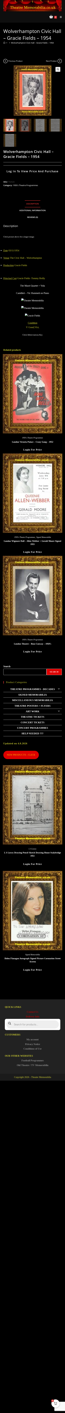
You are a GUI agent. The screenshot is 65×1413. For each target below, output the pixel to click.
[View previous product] (5, 61)
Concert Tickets (32, 722)
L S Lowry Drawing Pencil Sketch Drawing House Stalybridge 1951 (32, 854)
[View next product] (60, 61)
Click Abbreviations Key (32, 335)
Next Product (51, 61)
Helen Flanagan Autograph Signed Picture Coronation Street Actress (33, 960)
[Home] (4, 42)
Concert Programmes (32, 728)
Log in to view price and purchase (32, 171)
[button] (57, 69)
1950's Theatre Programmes (25, 185)
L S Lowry (32, 849)
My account (32, 1039)
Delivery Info (32, 1016)
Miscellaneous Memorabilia (32, 700)
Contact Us (32, 1012)
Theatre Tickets (32, 717)
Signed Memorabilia (43, 537)
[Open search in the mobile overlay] (32, 1024)
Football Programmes (32, 1060)
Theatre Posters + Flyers (32, 706)
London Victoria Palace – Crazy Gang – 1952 (32, 442)
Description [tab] (32, 204)
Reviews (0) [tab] (32, 217)
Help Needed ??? (32, 733)
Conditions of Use (32, 1048)
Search (6, 666)
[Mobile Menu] (60, 17)
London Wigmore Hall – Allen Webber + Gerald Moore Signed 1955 (32, 542)
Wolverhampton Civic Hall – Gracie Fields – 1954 (32, 42)
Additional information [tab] (32, 210)
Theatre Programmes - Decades (32, 689)
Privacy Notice (32, 1044)
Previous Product (15, 61)
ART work (32, 711)
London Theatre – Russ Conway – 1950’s (32, 644)
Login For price (32, 449)
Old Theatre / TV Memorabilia (32, 1065)
